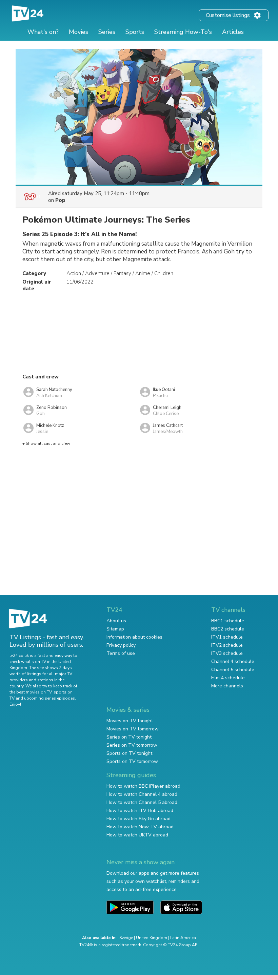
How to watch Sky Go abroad (138, 818)
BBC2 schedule (227, 629)
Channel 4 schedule (232, 661)
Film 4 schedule (228, 678)
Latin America (183, 937)
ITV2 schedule (227, 645)
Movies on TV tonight (129, 721)
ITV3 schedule (227, 653)
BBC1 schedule (227, 621)
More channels (227, 686)
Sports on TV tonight (129, 753)
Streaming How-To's (183, 32)
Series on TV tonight (129, 737)
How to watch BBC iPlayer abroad (143, 786)
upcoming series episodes (49, 698)
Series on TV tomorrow (131, 745)
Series (106, 32)
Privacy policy (121, 645)
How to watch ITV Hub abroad (139, 810)
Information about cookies (134, 637)
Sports (134, 32)
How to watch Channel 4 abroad (141, 794)
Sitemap (115, 629)
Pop (60, 200)
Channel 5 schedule (232, 669)
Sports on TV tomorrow (132, 761)
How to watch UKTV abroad (137, 835)
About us (116, 621)
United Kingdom (151, 937)
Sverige (126, 937)
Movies (78, 32)
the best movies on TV (30, 692)
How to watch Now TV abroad (140, 827)
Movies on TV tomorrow (132, 729)
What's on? (43, 32)
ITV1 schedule (227, 637)
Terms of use (120, 653)
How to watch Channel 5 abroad (141, 802)
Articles (233, 32)
